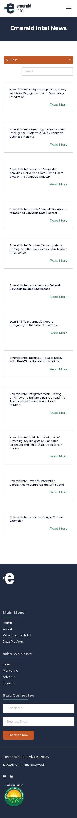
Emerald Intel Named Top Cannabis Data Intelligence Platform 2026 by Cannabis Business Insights (37, 133)
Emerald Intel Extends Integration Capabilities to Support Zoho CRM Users (37, 482)
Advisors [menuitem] (9, 677)
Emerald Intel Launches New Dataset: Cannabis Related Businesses (35, 287)
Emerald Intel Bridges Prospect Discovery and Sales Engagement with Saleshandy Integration (38, 93)
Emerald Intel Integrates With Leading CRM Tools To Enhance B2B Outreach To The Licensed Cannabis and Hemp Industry (37, 399)
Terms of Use (13, 757)
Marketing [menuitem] (10, 670)
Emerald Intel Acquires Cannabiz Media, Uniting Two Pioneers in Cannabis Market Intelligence (38, 249)
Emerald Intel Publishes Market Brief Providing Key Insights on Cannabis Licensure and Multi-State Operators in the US (36, 443)
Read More (58, 104)
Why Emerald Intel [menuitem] (17, 635)
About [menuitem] (7, 629)
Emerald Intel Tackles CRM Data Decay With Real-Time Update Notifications (36, 359)
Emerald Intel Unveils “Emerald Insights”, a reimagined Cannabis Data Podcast (38, 211)
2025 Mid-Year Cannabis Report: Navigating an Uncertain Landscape (34, 323)
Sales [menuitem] (6, 664)
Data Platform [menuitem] (13, 641)
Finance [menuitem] (9, 683)
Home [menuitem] (7, 623)
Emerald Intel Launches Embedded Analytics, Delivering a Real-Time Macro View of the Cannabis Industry (36, 173)
